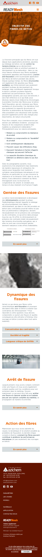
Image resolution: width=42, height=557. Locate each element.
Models (6, 500)
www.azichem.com (10, 482)
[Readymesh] (17, 10)
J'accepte (26, 552)
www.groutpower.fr (10, 527)
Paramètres (8, 493)
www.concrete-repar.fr (11, 525)
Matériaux (7, 507)
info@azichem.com (10, 480)
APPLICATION (8, 510)
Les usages (7, 496)
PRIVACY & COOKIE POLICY (13, 531)
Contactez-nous (10, 514)
